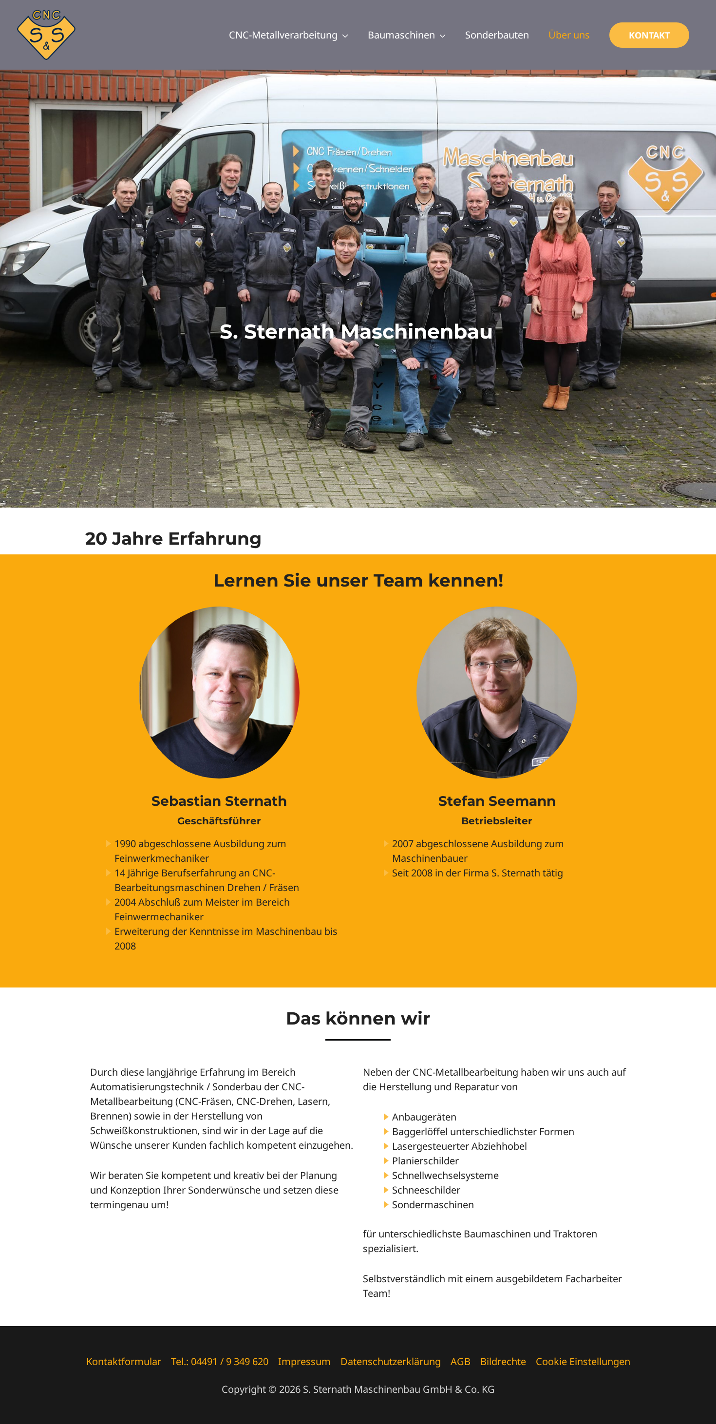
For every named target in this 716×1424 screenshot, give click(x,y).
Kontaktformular (123, 1361)
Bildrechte (503, 1361)
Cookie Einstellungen (583, 1361)
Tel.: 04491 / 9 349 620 (219, 1361)
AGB (461, 1361)
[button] (649, 35)
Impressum (304, 1361)
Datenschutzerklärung (390, 1361)
